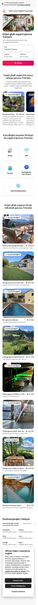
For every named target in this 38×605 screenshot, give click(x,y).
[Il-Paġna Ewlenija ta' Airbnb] (4, 11)
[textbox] (10, 56)
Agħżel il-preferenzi (18, 591)
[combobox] (18, 49)
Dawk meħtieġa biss (18, 586)
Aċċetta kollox (18, 580)
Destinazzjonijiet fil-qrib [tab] (11, 523)
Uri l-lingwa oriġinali (23, 5)
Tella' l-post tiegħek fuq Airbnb (21, 11)
